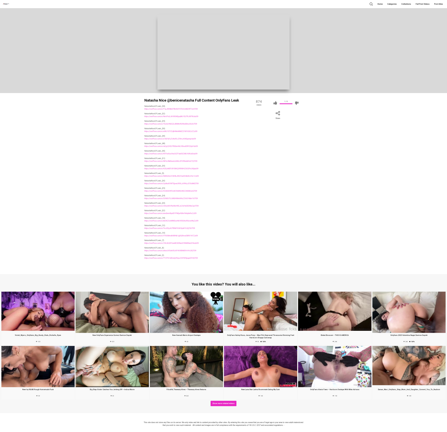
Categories (392, 4)
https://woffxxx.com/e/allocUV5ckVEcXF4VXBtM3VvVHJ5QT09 (170, 250)
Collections (406, 4)
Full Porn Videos (423, 4)
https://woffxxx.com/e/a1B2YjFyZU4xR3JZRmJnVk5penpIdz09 (170, 139)
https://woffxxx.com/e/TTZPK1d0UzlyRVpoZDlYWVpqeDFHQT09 (171, 258)
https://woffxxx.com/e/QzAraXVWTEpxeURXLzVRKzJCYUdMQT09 (171, 183)
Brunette (160, 265)
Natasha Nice (174, 265)
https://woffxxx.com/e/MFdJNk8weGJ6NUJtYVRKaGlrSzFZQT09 (170, 161)
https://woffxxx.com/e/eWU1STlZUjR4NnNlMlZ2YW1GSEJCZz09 (170, 131)
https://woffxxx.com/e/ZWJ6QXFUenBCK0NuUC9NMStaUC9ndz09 (171, 243)
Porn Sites (438, 4)
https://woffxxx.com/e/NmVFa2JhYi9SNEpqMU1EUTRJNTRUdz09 (171, 116)
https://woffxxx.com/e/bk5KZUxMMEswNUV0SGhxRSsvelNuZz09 (171, 221)
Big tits (149, 265)
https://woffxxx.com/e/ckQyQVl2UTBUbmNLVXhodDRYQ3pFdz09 (171, 146)
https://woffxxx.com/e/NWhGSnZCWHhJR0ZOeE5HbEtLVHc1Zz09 (171, 176)
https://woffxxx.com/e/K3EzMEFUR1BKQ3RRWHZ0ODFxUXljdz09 (171, 168)
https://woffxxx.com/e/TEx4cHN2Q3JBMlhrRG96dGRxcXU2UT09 (170, 124)
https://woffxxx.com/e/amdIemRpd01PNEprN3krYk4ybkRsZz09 (170, 213)
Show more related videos (223, 403)
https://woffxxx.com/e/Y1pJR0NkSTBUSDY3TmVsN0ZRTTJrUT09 (171, 109)
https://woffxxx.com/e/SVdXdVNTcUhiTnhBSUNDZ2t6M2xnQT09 (170, 191)
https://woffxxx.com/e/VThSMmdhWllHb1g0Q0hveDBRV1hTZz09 (171, 236)
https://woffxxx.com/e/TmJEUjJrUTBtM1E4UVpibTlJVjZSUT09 (169, 228)
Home (380, 4)
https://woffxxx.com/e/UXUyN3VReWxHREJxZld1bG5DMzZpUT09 (171, 206)
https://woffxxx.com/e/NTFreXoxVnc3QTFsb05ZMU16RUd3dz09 (170, 154)
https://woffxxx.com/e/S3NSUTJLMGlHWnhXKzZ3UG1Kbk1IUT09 (171, 198)
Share (278, 118)
